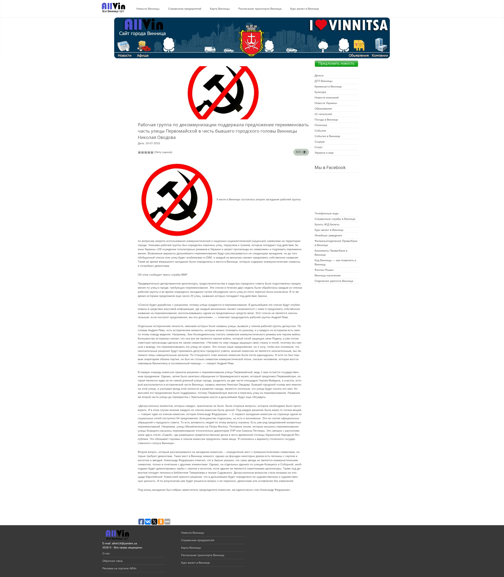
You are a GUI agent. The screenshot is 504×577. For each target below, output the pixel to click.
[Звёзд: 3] (145, 152)
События (320, 130)
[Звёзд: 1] (139, 152)
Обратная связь (112, 560)
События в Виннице (327, 136)
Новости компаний (327, 97)
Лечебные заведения (328, 235)
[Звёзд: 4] (148, 152)
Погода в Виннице (326, 119)
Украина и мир (324, 152)
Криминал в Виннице (328, 86)
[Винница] (111, 8)
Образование (323, 108)
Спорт (318, 147)
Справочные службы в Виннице (335, 218)
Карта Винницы (220, 8)
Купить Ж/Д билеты (327, 224)
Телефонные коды (327, 213)
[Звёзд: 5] (152, 152)
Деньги (319, 75)
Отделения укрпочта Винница (334, 280)
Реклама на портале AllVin (119, 568)
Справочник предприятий (184, 8)
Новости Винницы (147, 8)
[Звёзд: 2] (142, 152)
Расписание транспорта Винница (260, 8)
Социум (320, 141)
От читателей (323, 114)
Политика (321, 125)
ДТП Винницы (324, 81)
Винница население (328, 275)
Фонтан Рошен (324, 269)
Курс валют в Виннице (304, 8)
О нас (106, 553)
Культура (320, 92)
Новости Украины (326, 103)
